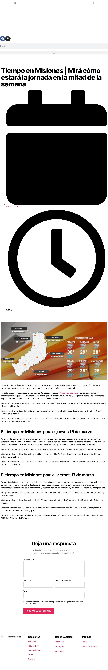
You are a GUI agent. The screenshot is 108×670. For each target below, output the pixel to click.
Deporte (31, 659)
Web (25, 591)
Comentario (28, 560)
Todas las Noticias (90, 646)
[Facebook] (2, 38)
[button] (54, 52)
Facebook (59, 642)
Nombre (27, 581)
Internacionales (34, 650)
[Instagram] (8, 38)
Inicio (84, 642)
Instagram (59, 646)
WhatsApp (59, 651)
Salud (30, 655)
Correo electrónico (63, 581)
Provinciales (33, 646)
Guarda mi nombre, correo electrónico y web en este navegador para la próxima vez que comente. (54, 603)
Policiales (32, 641)
